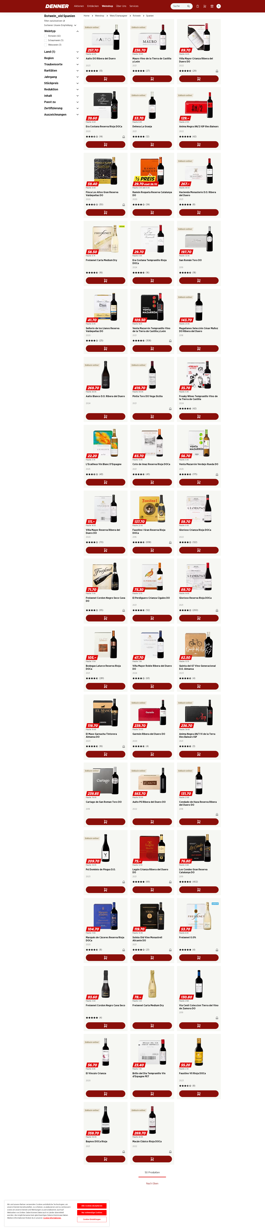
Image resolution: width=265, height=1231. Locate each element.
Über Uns (121, 6)
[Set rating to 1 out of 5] (87, 71)
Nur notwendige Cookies (92, 1213)
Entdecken (93, 6)
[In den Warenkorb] (105, 78)
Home (86, 16)
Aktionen (79, 6)
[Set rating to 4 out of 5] (94, 71)
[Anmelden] (218, 6)
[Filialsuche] (212, 6)
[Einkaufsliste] (197, 6)
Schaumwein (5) (55, 40)
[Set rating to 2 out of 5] (89, 71)
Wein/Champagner (118, 16)
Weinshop (107, 6)
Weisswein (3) (54, 45)
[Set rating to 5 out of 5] (97, 71)
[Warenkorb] (205, 6)
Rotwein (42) (54, 36)
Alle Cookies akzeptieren (91, 1206)
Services (134, 6)
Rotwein (137, 16)
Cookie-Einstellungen (92, 1219)
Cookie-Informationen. (52, 1218)
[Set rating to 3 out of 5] (92, 71)
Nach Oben (152, 1183)
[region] (56, 1213)
